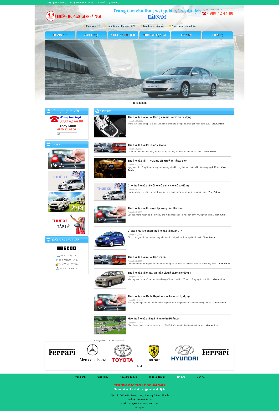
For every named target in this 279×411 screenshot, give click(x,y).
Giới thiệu (91, 35)
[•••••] (139, 70)
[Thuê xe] (66, 189)
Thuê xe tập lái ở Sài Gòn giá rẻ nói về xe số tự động (159, 117)
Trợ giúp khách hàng (56, 2)
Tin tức (186, 35)
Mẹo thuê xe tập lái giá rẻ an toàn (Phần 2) (153, 318)
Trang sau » (119, 341)
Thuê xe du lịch (123, 35)
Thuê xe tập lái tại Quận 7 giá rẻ (147, 145)
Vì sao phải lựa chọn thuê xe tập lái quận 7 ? (155, 230)
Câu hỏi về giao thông (108, 2)
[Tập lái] (66, 167)
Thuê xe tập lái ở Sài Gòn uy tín (147, 257)
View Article (218, 124)
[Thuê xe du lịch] (66, 210)
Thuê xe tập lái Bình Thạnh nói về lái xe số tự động (159, 296)
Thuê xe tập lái (154, 35)
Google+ (139, 407)
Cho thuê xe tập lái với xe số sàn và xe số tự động (158, 185)
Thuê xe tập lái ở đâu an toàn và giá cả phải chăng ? (159, 272)
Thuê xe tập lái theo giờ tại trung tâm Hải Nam (155, 208)
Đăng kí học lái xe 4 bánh (82, 2)
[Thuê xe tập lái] (66, 232)
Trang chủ (60, 35)
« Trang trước (99, 341)
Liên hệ (217, 35)
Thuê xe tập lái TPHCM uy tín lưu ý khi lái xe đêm (157, 160)
